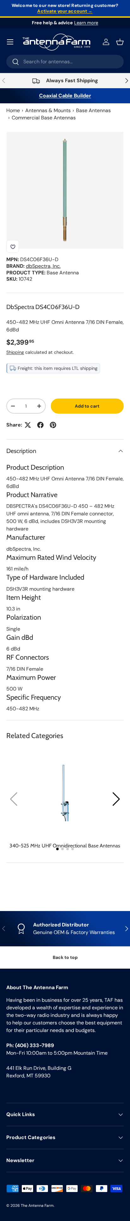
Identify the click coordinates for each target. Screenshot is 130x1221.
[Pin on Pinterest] (53, 425)
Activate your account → (64, 11)
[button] (116, 799)
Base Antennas (93, 110)
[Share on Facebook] (40, 425)
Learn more (86, 23)
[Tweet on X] (27, 425)
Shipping (15, 352)
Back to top (65, 957)
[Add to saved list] (12, 246)
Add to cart (87, 406)
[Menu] (10, 42)
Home (13, 110)
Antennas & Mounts (48, 110)
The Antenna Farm (37, 1205)
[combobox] (65, 61)
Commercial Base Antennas (44, 117)
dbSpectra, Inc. (43, 266)
